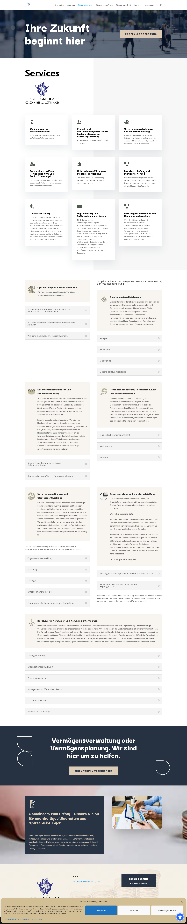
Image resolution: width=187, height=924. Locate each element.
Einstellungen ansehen (167, 910)
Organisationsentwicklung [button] (40, 558)
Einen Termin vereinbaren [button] (94, 770)
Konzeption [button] (105, 350)
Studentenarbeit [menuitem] (123, 5)
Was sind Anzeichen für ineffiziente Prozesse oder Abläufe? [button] (51, 324)
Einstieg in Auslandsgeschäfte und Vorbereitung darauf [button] (126, 573)
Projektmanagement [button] (37, 678)
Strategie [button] (31, 581)
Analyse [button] (103, 338)
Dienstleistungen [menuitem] (85, 5)
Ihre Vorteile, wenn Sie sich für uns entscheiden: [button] (50, 476)
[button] (180, 917)
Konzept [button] (104, 457)
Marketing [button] (32, 569)
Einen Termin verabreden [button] (138, 881)
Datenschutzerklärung (25, 919)
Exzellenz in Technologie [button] (39, 712)
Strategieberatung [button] (36, 656)
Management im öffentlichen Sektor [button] (44, 689)
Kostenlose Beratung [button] (141, 34)
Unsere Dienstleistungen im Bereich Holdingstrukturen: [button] (44, 464)
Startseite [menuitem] (59, 5)
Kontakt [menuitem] (137, 5)
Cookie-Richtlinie (10, 919)
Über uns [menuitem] (71, 5)
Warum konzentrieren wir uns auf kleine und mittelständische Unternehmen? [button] (48, 310)
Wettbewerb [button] (106, 446)
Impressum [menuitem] (150, 5)
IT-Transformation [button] (36, 700)
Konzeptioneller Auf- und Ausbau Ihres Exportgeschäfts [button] (118, 586)
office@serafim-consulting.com (86, 881)
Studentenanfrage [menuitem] (104, 5)
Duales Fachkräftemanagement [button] (115, 435)
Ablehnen (134, 910)
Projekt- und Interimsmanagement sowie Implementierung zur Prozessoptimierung (129, 282)
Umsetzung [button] (105, 361)
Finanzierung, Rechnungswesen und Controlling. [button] (50, 603)
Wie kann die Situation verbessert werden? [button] (47, 336)
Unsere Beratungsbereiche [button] (113, 372)
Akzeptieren (101, 910)
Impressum (38, 919)
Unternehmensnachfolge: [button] (39, 592)
